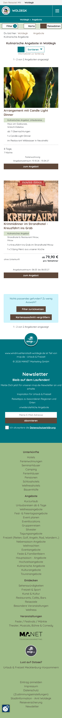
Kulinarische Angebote (31, 566)
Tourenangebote (31, 574)
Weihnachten (31, 545)
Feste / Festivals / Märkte (31, 621)
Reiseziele (31, 601)
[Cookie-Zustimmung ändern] (5, 708)
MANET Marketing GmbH (35, 361)
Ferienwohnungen (31, 461)
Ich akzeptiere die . (32, 427)
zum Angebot (31, 166)
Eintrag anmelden (31, 682)
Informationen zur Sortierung (31, 53)
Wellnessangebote (31, 509)
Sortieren (33, 49)
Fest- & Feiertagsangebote (31, 513)
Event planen (31, 517)
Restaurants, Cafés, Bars (31, 597)
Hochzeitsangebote (31, 562)
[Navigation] (57, 10)
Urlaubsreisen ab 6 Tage (31, 505)
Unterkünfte (31, 452)
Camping (31, 469)
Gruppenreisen (31, 525)
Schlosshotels (31, 481)
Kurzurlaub (31, 501)
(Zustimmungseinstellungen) (31, 694)
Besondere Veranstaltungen (31, 605)
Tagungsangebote (31, 533)
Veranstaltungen (31, 616)
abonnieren (31, 420)
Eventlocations (31, 521)
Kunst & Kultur (31, 593)
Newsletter (32, 706)
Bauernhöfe (31, 489)
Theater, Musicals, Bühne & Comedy (31, 625)
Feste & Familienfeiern (31, 553)
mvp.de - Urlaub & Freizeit (31, 356)
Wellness (31, 610)
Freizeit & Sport (31, 589)
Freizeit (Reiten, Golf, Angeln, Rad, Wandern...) (31, 537)
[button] (20, 11)
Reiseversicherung (31, 702)
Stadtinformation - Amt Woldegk (31, 698)
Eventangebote (31, 549)
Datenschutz (31, 690)
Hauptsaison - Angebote (31, 557)
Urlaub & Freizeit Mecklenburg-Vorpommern (31, 667)
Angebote (38, 33)
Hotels (31, 457)
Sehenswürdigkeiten (31, 585)
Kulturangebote (31, 570)
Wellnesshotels (31, 485)
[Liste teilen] (21, 49)
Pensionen (31, 477)
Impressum (31, 686)
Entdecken (31, 580)
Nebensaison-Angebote (31, 541)
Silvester (31, 529)
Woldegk (29, 2)
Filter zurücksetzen (32, 309)
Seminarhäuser (31, 465)
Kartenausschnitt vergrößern (32, 317)
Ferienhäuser (31, 473)
